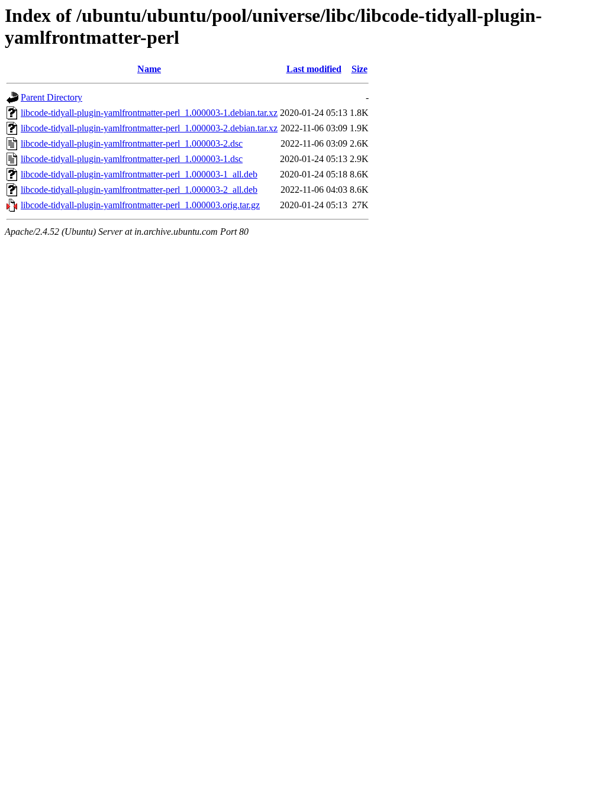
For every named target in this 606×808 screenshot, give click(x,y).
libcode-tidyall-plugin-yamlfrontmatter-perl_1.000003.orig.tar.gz (140, 205)
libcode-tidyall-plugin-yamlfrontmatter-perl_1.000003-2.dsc (132, 143)
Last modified (313, 69)
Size (360, 69)
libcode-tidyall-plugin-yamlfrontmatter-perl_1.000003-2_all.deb (139, 190)
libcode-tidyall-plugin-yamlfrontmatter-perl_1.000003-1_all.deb (139, 174)
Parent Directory (51, 97)
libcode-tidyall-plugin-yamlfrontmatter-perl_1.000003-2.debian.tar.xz (149, 128)
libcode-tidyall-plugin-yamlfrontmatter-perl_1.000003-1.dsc (132, 159)
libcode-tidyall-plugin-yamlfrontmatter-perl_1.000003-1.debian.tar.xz (149, 113)
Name (149, 69)
